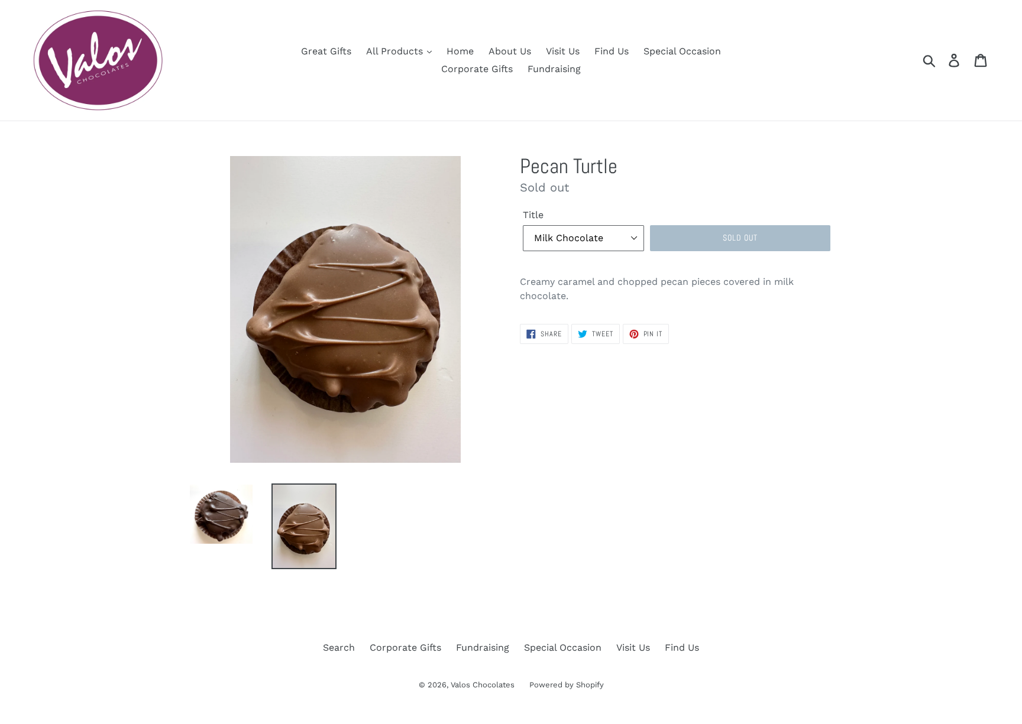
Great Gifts (326, 51)
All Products (396, 51)
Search (339, 647)
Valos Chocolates (483, 684)
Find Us (611, 51)
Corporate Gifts (477, 68)
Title (533, 214)
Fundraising (554, 68)
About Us (510, 51)
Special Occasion (682, 51)
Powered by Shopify (566, 684)
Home (460, 51)
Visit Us (563, 51)
